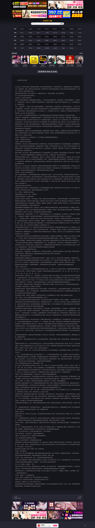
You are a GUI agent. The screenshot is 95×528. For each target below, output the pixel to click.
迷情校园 (55, 44)
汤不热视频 (47, 48)
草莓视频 (38, 48)
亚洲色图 (30, 40)
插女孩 (22, 48)
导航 (15, 48)
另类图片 (79, 40)
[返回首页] (85, 525)
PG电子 (22, 29)
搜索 (62, 23)
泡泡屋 (63, 48)
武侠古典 (47, 44)
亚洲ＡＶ (22, 32)
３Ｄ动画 (47, 32)
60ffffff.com (47, 21)
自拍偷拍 (30, 32)
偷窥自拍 (22, 40)
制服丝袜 (55, 36)
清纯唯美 (63, 40)
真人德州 (30, 29)
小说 (15, 44)
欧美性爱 (47, 36)
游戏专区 (47, 29)
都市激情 (22, 44)
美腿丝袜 (55, 40)
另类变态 (79, 36)
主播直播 (71, 32)
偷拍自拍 (30, 36)
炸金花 (63, 29)
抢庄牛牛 (79, 29)
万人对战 (38, 29)
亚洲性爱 (22, 36)
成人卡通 (38, 36)
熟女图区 (71, 40)
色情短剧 (71, 48)
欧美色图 (38, 40)
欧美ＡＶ (38, 32)
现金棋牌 (71, 29)
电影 (15, 36)
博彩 (15, 29)
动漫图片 (47, 40)
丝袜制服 (63, 32)
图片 (15, 40)
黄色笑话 (71, 44)
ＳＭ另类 (79, 32)
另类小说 (63, 44)
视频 (15, 32)
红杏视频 (55, 48)
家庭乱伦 (30, 44)
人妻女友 (38, 44)
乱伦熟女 (71, 36)
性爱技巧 (79, 44)
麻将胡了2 (55, 29)
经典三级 (63, 36)
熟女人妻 (55, 32)
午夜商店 (30, 48)
